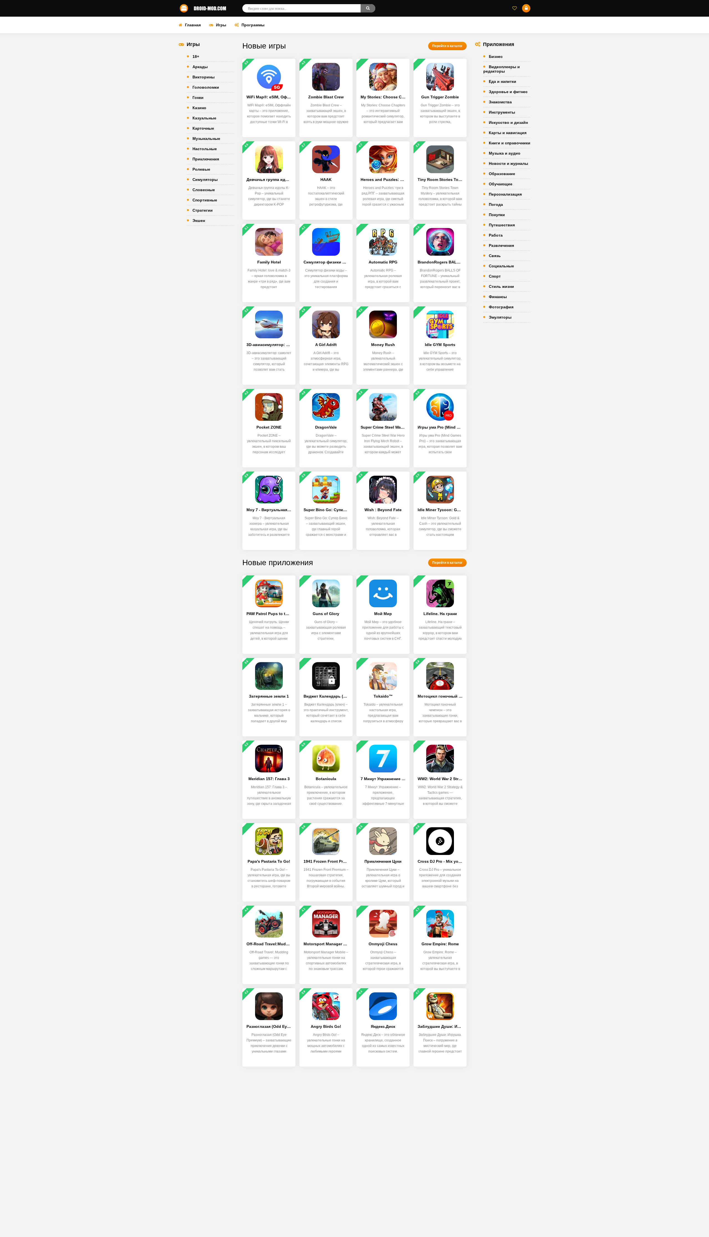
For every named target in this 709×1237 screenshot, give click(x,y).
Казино (199, 108)
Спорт (495, 276)
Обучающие (500, 184)
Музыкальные (206, 138)
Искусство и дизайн (508, 122)
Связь (495, 255)
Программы (253, 25)
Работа (496, 235)
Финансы (498, 296)
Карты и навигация (507, 132)
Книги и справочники (509, 143)
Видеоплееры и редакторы (501, 69)
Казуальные (204, 118)
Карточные (203, 128)
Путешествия (502, 225)
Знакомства (500, 102)
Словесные (203, 190)
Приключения (205, 159)
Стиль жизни (501, 286)
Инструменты (502, 112)
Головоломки (205, 87)
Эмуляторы (500, 317)
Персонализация (505, 194)
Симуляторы (205, 179)
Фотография (501, 307)
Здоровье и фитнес (508, 91)
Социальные (501, 266)
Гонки (198, 97)
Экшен (198, 220)
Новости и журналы (508, 163)
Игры (221, 25)
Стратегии (202, 210)
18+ (195, 56)
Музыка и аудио (504, 153)
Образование (502, 173)
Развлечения (501, 245)
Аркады (200, 67)
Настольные (204, 149)
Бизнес (496, 56)
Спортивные (204, 200)
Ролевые (201, 169)
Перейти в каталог (447, 46)
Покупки (497, 214)
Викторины (203, 77)
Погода (496, 204)
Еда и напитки (502, 81)
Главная (193, 25)
